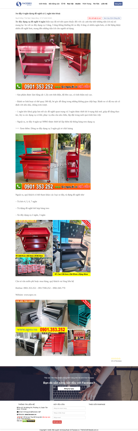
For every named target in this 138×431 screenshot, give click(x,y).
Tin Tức (96, 4)
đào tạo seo (46, 417)
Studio (78, 4)
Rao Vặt (70, 4)
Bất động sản (54, 4)
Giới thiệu (43, 4)
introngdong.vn (22, 424)
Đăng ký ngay (69, 389)
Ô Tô (63, 4)
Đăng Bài (118, 4)
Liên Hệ (104, 4)
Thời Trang (86, 4)
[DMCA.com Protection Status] (28, 421)
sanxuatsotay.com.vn (24, 426)
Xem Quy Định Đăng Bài (112, 18)
